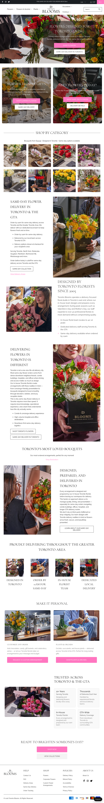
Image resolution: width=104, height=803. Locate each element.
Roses (64, 155)
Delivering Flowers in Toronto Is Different (20, 357)
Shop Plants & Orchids (76, 660)
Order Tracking (28, 790)
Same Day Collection (21, 269)
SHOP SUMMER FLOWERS (26, 101)
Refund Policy (67, 779)
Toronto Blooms (14, 798)
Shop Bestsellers (52, 460)
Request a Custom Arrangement (27, 660)
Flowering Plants (39, 155)
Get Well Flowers (64, 180)
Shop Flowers (69, 45)
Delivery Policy (68, 775)
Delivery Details (77, 106)
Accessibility (67, 783)
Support (98, 799)
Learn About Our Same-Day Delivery (77, 529)
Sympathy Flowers (15, 180)
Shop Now (52, 749)
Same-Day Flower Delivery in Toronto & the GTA (26, 209)
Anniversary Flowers (39, 180)
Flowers (45, 775)
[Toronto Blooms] (51, 9)
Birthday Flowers (89, 155)
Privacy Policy (67, 790)
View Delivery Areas (17, 274)
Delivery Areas (28, 783)
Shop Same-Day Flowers (77, 100)
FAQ (24, 779)
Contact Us (27, 775)
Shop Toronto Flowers (23, 431)
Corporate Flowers (49, 779)
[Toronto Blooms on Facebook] (2, 2)
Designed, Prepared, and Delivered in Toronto (73, 478)
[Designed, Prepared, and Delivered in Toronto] (27, 500)
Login (93, 2)
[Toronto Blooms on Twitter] (9, 2)
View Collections (52, 756)
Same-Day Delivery (29, 787)
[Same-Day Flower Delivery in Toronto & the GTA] (76, 237)
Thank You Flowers (89, 180)
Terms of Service (68, 787)
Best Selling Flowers (15, 155)
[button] (11, 9)
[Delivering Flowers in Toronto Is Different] (76, 392)
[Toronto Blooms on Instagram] (5, 2)
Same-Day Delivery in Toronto (69, 52)
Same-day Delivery (26, 107)
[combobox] (93, 9)
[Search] (99, 9)
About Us (86, 775)
